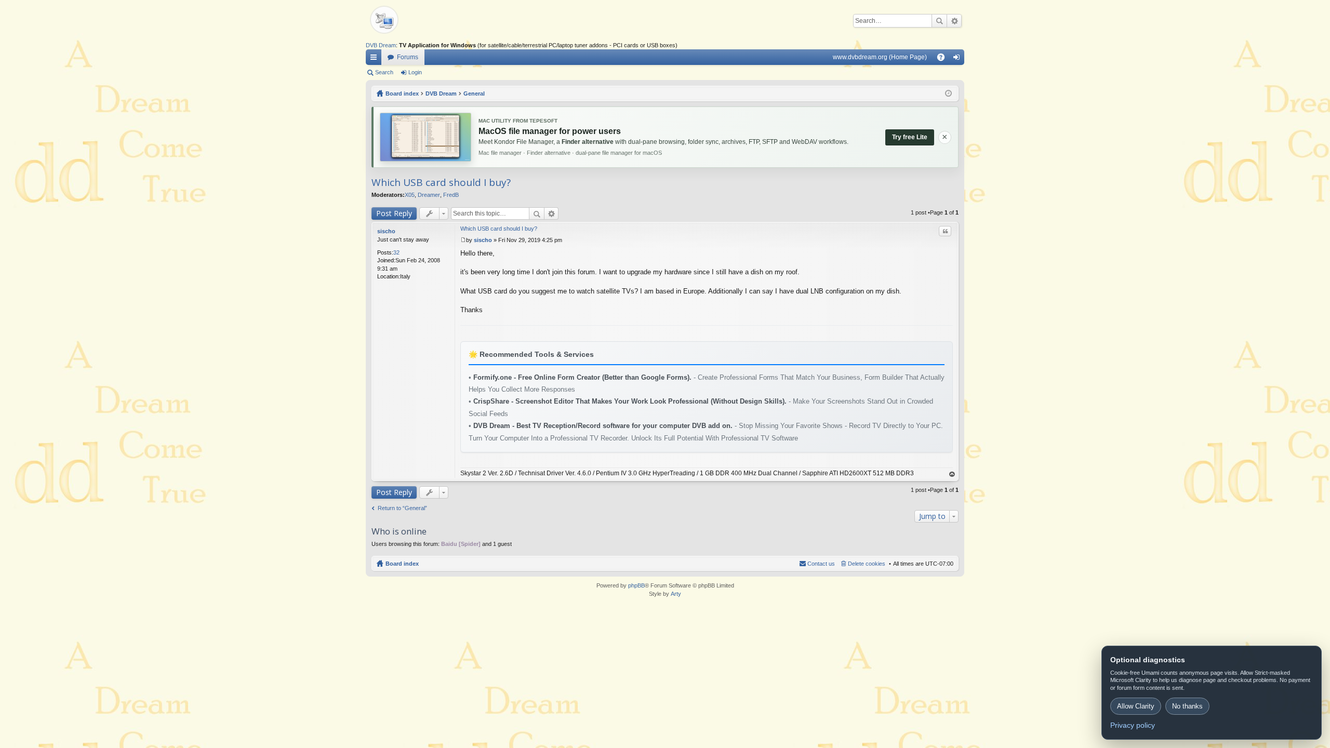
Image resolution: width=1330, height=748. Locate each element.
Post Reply (394, 213)
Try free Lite (909, 137)
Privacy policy (1132, 725)
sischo (386, 231)
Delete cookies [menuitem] (866, 563)
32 (396, 252)
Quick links (375, 59)
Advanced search (954, 21)
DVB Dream (381, 45)
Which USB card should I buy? (441, 182)
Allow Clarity (1135, 706)
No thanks (1187, 706)
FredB (451, 195)
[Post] (463, 240)
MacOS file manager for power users (549, 131)
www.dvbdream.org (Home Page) (880, 57)
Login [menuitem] (958, 59)
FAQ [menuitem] (944, 59)
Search (939, 21)
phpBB (636, 585)
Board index (402, 563)
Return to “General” (402, 508)
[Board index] (402, 21)
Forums (407, 57)
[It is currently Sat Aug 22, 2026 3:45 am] (948, 93)
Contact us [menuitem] (821, 563)
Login (415, 72)
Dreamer (429, 195)
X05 (410, 195)
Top (952, 474)
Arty (676, 594)
